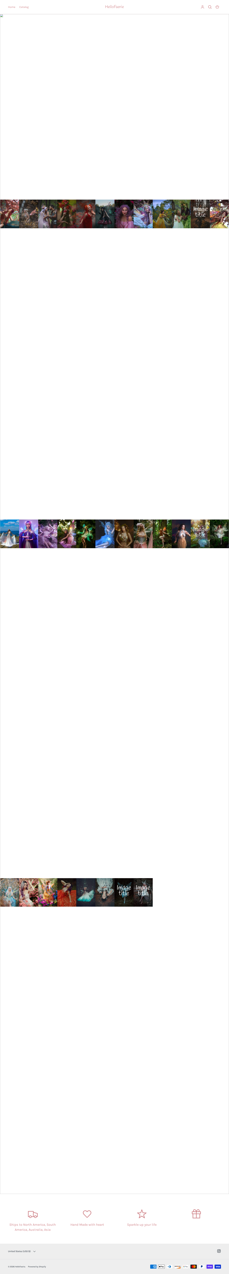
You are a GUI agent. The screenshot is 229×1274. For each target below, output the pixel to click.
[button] (210, 7)
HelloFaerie (114, 7)
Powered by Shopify (37, 1266)
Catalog (24, 7)
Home (11, 7)
